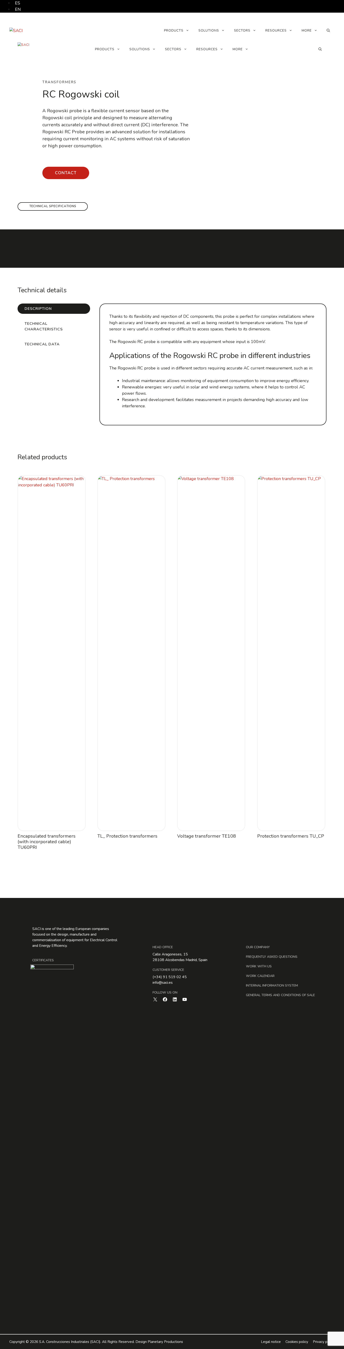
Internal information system (272, 985)
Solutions (208, 30)
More (307, 30)
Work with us (259, 966)
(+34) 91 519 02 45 (170, 977)
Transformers (59, 82)
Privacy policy (324, 1341)
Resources (276, 30)
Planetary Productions (165, 1341)
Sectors (242, 30)
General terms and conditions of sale (280, 995)
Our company (258, 947)
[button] (328, 31)
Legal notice (271, 1341)
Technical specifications (52, 206)
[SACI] (23, 49)
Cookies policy (296, 1341)
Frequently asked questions (271, 957)
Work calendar (260, 976)
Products (173, 30)
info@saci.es (163, 982)
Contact (66, 173)
